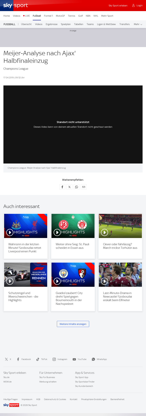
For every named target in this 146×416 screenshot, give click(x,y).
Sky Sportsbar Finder (85, 381)
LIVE (27, 15)
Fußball (37, 15)
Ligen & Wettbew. (106, 24)
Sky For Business (47, 377)
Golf (80, 15)
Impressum (27, 399)
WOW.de (7, 381)
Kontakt (73, 399)
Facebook (26, 359)
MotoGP (60, 15)
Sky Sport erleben (118, 5)
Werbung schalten (48, 381)
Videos (16, 15)
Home (6, 15)
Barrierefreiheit (117, 399)
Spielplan (66, 24)
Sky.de (6, 377)
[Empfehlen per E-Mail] (84, 186)
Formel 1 (48, 15)
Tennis (71, 15)
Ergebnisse (51, 24)
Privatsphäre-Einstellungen (94, 399)
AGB (38, 399)
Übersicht (26, 24)
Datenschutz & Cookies (55, 399)
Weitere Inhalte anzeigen (73, 324)
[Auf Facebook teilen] (62, 186)
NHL (96, 15)
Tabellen (78, 24)
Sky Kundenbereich (84, 386)
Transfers (124, 24)
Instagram (62, 359)
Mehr (136, 24)
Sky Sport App (81, 377)
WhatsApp (102, 359)
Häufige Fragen (10, 399)
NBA (88, 15)
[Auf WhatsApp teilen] (76, 186)
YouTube (82, 359)
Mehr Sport (107, 15)
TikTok (44, 359)
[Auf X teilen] (69, 186)
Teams (90, 24)
